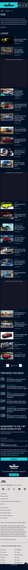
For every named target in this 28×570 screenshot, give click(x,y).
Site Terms (5, 507)
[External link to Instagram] (8, 489)
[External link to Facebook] (3, 489)
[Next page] (20, 365)
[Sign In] (19, 5)
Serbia (18, 552)
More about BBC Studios (8, 539)
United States (17, 485)
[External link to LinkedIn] (24, 489)
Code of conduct (6, 510)
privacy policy (15, 455)
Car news (7, 10)
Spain (17, 557)
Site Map (4, 518)
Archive (3, 504)
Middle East (19, 562)
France (4, 549)
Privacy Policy (4, 496)
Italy (3, 560)
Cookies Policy (4, 498)
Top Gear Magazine (7, 515)
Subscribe (14, 459)
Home (2, 10)
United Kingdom (9, 485)
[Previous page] (7, 365)
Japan (4, 562)
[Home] (12, 5)
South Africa (19, 555)
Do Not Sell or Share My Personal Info (11, 501)
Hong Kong (5, 555)
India (3, 557)
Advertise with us (6, 513)
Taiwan (18, 560)
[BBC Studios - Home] (4, 481)
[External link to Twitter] (14, 489)
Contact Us (3, 493)
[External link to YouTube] (19, 489)
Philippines (19, 549)
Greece (4, 552)
